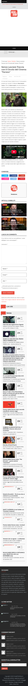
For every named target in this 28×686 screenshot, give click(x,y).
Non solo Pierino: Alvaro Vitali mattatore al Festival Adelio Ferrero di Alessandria (13, 224)
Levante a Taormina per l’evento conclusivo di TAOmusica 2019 (12, 4)
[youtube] (15, 55)
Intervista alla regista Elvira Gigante (13, 324)
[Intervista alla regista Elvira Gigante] (9, 322)
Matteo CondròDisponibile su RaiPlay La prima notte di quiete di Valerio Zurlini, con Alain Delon (16, 638)
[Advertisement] (14, 32)
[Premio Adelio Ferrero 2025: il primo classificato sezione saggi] (9, 475)
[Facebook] (10, 55)
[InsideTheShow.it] (14, 16)
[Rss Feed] (18, 55)
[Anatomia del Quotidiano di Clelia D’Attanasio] (5, 613)
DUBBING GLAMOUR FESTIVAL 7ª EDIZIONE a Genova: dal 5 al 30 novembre (12, 429)
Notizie (10, 76)
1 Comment (21, 424)
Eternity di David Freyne (10, 445)
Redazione (14, 194)
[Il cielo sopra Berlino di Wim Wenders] (5, 605)
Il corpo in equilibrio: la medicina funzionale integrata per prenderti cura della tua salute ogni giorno (18, 625)
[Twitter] (12, 55)
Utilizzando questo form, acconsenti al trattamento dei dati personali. (11, 287)
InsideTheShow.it (18, 676)
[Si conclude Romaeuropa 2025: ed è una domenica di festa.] (9, 374)
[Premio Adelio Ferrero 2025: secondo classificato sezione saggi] (9, 407)
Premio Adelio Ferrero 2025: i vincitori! (14, 525)
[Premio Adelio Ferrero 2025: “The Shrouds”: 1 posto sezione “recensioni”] (9, 457)
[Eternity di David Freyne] (9, 443)
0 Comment (5, 78)
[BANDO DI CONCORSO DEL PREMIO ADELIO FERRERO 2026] (9, 337)
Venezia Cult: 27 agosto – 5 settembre (14, 539)
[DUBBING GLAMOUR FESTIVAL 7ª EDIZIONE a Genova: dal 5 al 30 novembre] (9, 425)
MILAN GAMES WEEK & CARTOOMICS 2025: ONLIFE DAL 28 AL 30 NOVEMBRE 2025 (13, 554)
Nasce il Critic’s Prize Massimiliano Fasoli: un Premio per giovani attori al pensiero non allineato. (13, 393)
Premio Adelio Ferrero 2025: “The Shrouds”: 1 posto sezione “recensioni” (12, 461)
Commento (4, 244)
